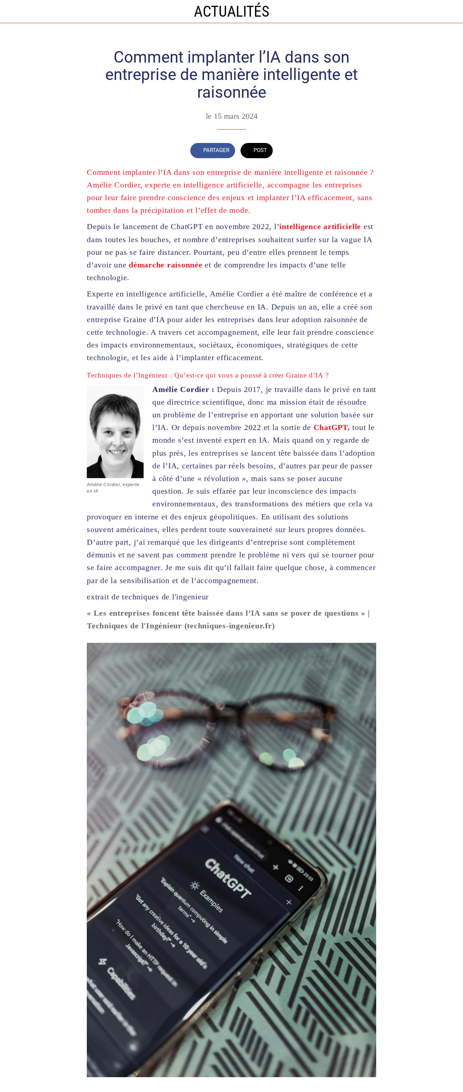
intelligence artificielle (320, 226)
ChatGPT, (330, 427)
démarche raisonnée (166, 264)
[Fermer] (11, 11)
